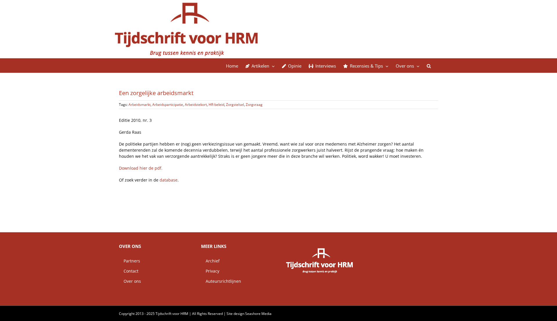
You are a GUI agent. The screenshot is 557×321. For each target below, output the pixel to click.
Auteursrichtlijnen (221, 281)
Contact (128, 271)
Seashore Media (258, 313)
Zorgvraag (254, 104)
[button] (429, 65)
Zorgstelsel (235, 104)
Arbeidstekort (196, 104)
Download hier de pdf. (140, 168)
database (169, 180)
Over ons (130, 281)
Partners (129, 261)
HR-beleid (216, 104)
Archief (210, 261)
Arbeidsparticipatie (167, 104)
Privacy (210, 271)
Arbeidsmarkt (140, 104)
